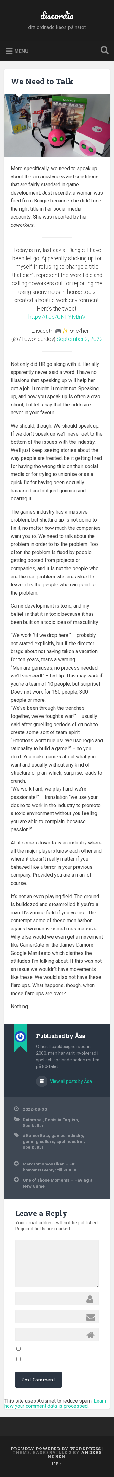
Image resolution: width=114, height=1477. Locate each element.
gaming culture (38, 1141)
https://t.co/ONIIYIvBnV (57, 317)
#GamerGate (36, 1135)
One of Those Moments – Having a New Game (57, 1182)
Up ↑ (57, 1463)
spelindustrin (70, 1141)
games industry (67, 1135)
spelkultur (33, 1147)
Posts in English (61, 1119)
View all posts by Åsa (70, 1081)
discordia (57, 15)
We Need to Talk (42, 81)
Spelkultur (33, 1125)
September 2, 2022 (80, 339)
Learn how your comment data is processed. (55, 1403)
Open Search (103, 50)
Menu (21, 51)
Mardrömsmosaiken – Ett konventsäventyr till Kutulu (49, 1166)
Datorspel (33, 1119)
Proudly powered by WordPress (56, 1448)
